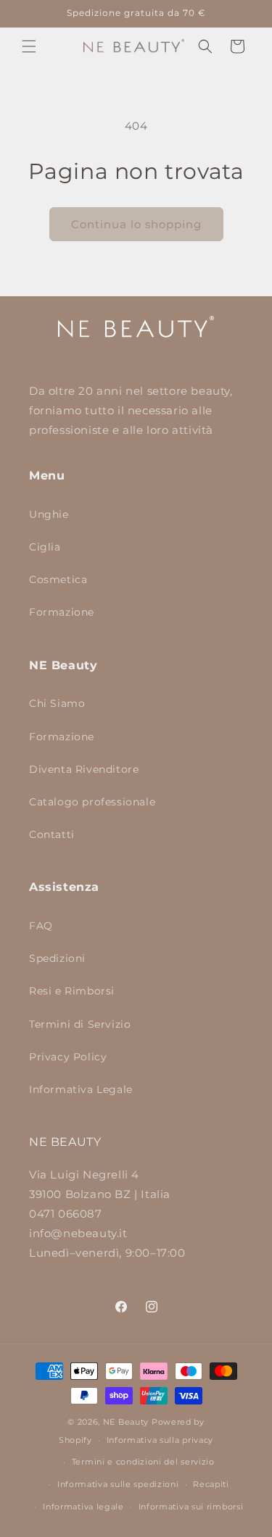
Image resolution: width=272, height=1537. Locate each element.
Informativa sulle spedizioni (118, 1484)
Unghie (49, 514)
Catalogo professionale (92, 801)
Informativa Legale (81, 1089)
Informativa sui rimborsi (191, 1507)
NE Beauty (126, 1422)
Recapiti (211, 1484)
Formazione (61, 612)
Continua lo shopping (136, 224)
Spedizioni (57, 958)
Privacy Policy (68, 1056)
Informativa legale (83, 1507)
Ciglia (45, 546)
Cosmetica (58, 579)
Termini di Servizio (80, 1024)
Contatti (52, 834)
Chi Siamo (57, 703)
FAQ (41, 925)
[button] (29, 46)
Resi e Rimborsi (72, 990)
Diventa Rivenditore (84, 769)
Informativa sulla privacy (160, 1440)
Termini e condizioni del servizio (143, 1462)
